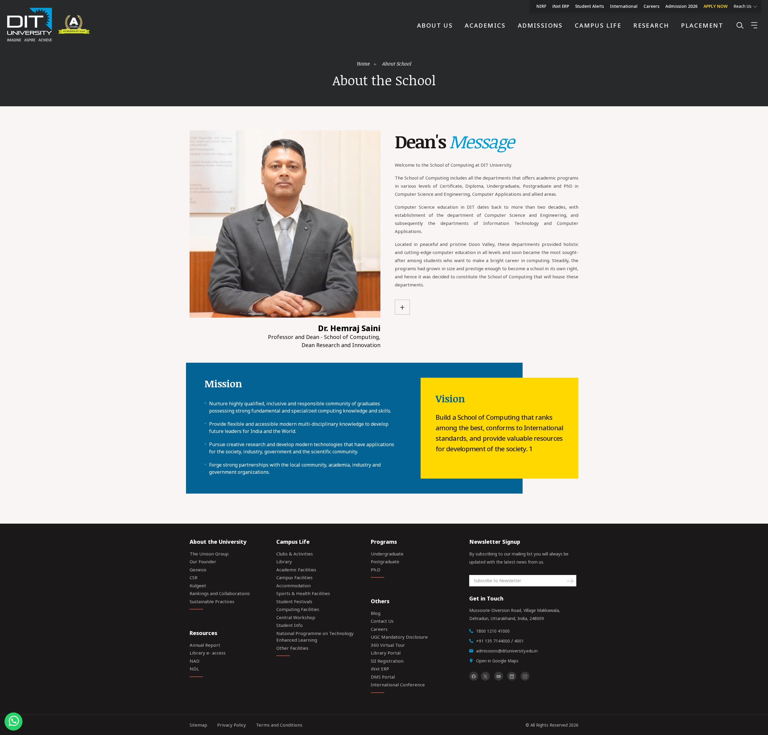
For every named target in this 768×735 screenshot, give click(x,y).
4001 (519, 641)
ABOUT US (435, 25)
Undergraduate (387, 554)
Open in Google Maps (497, 661)
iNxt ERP (560, 6)
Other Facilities (292, 648)
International (624, 6)
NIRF (541, 6)
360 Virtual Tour (388, 645)
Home (363, 63)
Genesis (198, 570)
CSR (193, 577)
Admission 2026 (681, 6)
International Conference (398, 685)
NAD (195, 661)
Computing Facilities (297, 609)
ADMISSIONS (540, 25)
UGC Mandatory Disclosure (399, 637)
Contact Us (382, 621)
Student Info (289, 625)
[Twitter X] (485, 676)
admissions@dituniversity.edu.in (507, 651)
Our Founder (203, 561)
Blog (375, 613)
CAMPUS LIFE (598, 25)
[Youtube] (498, 676)
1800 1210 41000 (493, 631)
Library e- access (208, 653)
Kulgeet (198, 585)
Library (284, 561)
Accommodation (293, 585)
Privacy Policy (231, 725)
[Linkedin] (511, 676)
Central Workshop (295, 617)
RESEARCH (651, 25)
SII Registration (387, 661)
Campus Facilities (294, 577)
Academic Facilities (296, 570)
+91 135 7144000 (493, 641)
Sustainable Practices (212, 601)
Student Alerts (589, 6)
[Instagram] (525, 676)
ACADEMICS (485, 25)
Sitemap (198, 725)
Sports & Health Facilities (303, 593)
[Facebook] (473, 676)
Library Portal (385, 653)
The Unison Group (209, 554)
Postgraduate (385, 561)
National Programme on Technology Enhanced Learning (315, 636)
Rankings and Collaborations (220, 593)
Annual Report (205, 645)
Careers (651, 6)
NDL (194, 669)
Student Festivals (294, 601)
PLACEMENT (702, 25)
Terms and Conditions (279, 725)
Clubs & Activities (294, 554)
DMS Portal (383, 677)
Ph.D (375, 570)
